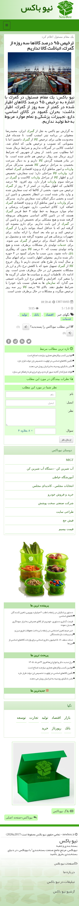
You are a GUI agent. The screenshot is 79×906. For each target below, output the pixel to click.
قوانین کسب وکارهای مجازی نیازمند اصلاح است (49, 355)
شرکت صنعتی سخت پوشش (56, 503)
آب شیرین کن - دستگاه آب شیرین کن (50, 468)
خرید (45, 728)
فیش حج (68, 520)
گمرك (30, 131)
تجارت (33, 717)
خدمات (62, 244)
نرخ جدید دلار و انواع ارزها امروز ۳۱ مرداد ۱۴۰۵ (51, 662)
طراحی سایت (65, 511)
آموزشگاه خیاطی (63, 477)
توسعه (21, 717)
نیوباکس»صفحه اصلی (19, 817)
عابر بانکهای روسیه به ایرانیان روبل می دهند (50, 366)
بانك (70, 253)
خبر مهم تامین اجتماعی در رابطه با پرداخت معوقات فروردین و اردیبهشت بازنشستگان (44, 632)
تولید (24, 314)
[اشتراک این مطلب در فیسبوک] (9, 341)
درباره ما (69, 872)
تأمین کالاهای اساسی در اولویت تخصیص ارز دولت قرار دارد (44, 360)
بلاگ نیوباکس (61, 811)
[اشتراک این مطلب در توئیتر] (29, 341)
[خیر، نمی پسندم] (70, 333)
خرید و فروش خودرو (61, 494)
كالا (36, 139)
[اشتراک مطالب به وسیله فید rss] (22, 341)
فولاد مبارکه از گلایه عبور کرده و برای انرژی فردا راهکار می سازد (42, 371)
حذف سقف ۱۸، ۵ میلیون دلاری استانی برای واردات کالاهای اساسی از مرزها (41, 641)
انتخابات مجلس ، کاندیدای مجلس (53, 485)
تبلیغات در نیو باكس (61, 881)
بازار (67, 717)
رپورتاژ (56, 728)
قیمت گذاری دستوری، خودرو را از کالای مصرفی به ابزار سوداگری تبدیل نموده (42, 623)
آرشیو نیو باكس (64, 891)
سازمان (50, 282)
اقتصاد (50, 314)
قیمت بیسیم (66, 529)
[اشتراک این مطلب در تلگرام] (15, 341)
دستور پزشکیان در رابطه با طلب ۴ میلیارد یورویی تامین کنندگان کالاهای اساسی (42, 614)
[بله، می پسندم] (26, 327)
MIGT (70, 460)
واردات (69, 169)
